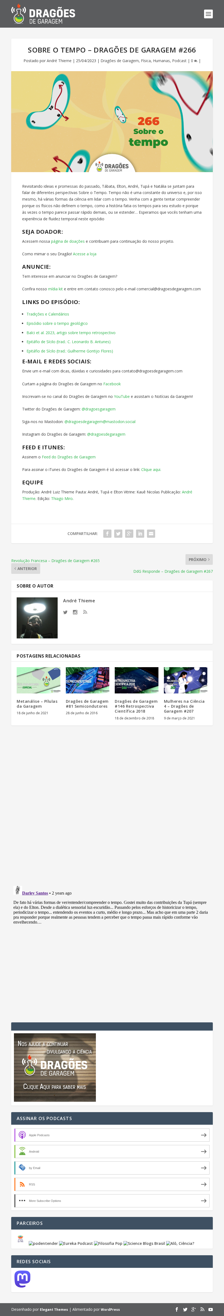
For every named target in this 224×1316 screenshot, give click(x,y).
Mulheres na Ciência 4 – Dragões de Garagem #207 (184, 706)
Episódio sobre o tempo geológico (57, 323)
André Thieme (59, 60)
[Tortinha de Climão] (21, 1243)
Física (146, 60)
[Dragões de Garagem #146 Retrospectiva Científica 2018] (136, 680)
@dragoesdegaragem (105, 434)
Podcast (179, 60)
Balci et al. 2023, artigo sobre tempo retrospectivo (71, 332)
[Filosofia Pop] (108, 1243)
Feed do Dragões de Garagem (68, 456)
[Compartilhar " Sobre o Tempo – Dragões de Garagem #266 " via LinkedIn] (140, 533)
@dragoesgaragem (98, 409)
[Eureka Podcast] (76, 1243)
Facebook (111, 383)
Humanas (161, 60)
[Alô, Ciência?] (180, 1243)
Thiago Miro (62, 498)
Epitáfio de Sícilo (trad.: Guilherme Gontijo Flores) (69, 351)
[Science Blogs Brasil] (144, 1243)
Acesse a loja (84, 253)
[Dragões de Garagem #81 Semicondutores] (88, 680)
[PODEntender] (43, 1243)
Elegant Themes (54, 1309)
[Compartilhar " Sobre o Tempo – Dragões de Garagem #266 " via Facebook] (107, 533)
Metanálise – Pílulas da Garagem (37, 704)
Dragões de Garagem (120, 60)
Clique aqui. (150, 469)
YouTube (121, 396)
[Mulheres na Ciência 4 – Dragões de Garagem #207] (186, 680)
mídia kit (55, 288)
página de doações (67, 241)
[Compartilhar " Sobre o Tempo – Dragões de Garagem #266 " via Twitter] (118, 533)
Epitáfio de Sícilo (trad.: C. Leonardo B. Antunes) (68, 341)
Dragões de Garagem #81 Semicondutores (87, 704)
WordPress (110, 1309)
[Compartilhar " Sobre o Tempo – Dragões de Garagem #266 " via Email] (151, 533)
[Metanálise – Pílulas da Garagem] (38, 680)
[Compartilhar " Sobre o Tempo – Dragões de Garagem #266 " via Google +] (129, 533)
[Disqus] (112, 810)
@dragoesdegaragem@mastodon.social (99, 421)
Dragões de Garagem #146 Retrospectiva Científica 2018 (136, 706)
